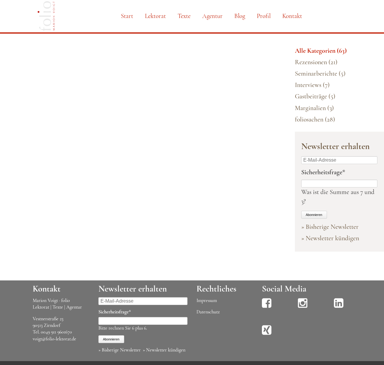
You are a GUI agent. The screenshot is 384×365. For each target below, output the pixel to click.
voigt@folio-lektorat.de (54, 339)
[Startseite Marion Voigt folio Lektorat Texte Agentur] (46, 17)
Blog (239, 16)
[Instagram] (303, 307)
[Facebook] (267, 307)
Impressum (206, 301)
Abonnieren (314, 215)
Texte (184, 16)
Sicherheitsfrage (323, 172)
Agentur (212, 16)
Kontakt (292, 16)
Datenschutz (208, 312)
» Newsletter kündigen (330, 238)
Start (127, 16)
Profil (264, 16)
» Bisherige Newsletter (329, 227)
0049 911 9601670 (56, 332)
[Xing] (267, 334)
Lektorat (155, 16)
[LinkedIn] (339, 307)
